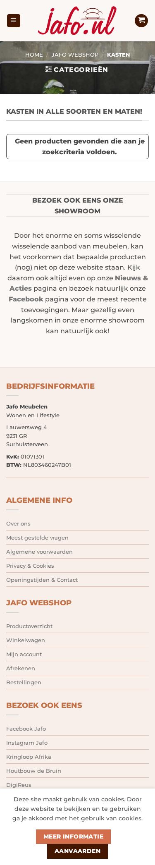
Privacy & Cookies (30, 565)
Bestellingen (23, 682)
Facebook (26, 299)
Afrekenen (20, 668)
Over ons (18, 523)
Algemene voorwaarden (39, 551)
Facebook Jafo (26, 728)
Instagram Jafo (27, 742)
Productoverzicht (29, 626)
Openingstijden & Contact (42, 579)
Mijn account (24, 654)
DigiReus (18, 784)
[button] (13, 21)
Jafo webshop (75, 55)
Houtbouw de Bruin (33, 770)
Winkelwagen (25, 640)
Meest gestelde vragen (37, 537)
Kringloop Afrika (28, 756)
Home (34, 55)
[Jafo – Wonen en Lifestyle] (77, 20)
